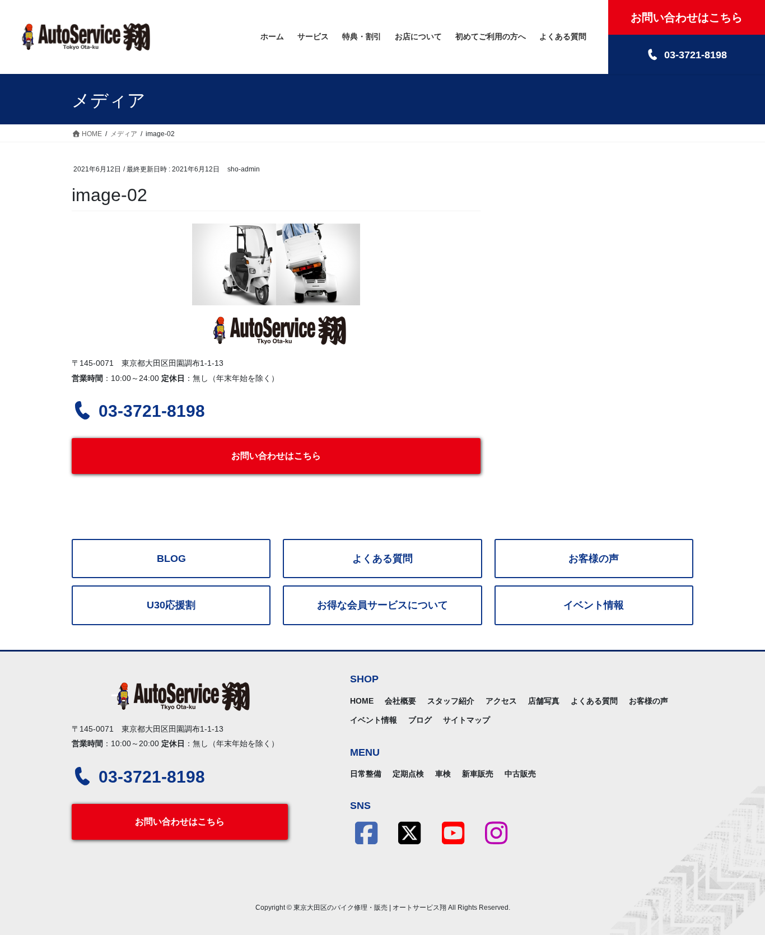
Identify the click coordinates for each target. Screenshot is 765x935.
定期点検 (408, 773)
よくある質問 (382, 558)
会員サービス (382, 605)
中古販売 (520, 773)
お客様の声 (593, 558)
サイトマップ (466, 719)
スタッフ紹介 (450, 700)
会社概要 (400, 700)
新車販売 (477, 773)
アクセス (501, 700)
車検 (443, 773)
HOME (362, 700)
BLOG (171, 558)
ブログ (420, 719)
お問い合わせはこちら (276, 455)
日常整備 (365, 773)
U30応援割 (171, 605)
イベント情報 (593, 605)
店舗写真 (543, 700)
